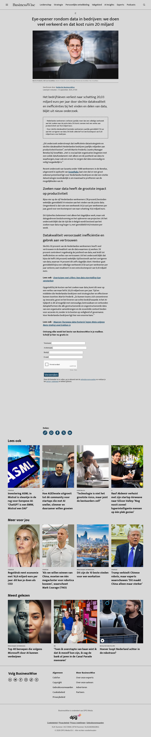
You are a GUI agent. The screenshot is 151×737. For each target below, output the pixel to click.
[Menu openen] (6, 4)
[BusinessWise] (24, 4)
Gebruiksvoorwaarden (95, 723)
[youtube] (15, 680)
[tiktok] (31, 680)
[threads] (36, 680)
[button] (78, 723)
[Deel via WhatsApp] (51, 433)
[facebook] (20, 680)
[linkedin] (10, 680)
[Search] (144, 4)
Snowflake (73, 172)
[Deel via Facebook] (57, 433)
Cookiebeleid (52, 723)
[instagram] (26, 680)
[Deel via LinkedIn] (70, 433)
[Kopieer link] (45, 433)
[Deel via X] (63, 433)
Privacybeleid (64, 723)
